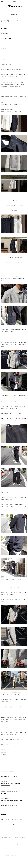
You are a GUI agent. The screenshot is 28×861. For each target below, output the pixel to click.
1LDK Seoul (14, 839)
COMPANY (8, 855)
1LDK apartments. (14, 7)
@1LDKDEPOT (20, 844)
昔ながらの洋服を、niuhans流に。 (10, 21)
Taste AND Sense (17, 837)
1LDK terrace (13, 783)
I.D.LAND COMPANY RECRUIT (7, 771)
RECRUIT (14, 855)
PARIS (12, 837)
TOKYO (2, 837)
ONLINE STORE (23, 1)
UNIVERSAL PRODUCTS (6, 791)
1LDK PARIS (18, 783)
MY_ (17, 791)
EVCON (13, 791)
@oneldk (6, 844)
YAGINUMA (20, 819)
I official (20, 791)
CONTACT (20, 855)
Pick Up (16, 819)
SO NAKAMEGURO (5, 785)
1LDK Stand (4, 793)
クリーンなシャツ (4, 33)
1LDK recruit (4, 28)
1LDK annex (6, 783)
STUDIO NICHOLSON (6, 38)
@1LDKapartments (12, 844)
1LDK (2, 783)
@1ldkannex (24, 845)
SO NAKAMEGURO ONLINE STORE (9, 776)
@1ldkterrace (12, 845)
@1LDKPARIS (18, 845)
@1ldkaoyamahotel (5, 845)
